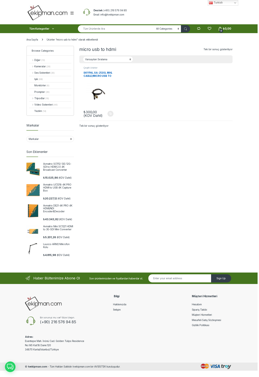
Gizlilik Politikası (200, 325)
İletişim (117, 309)
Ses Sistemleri (44, 72)
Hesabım (197, 304)
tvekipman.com (37, 366)
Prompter (42, 91)
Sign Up (221, 278)
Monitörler (41, 85)
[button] (10, 366)
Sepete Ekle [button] (109, 114)
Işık (38, 79)
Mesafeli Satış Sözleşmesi (206, 320)
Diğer (39, 59)
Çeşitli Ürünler (90, 67)
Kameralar (42, 66)
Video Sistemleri (46, 104)
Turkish (218, 2)
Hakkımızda (119, 304)
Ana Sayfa (32, 39)
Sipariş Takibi (199, 309)
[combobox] (116, 28)
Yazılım (40, 110)
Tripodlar (41, 98)
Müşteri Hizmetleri (202, 314)
